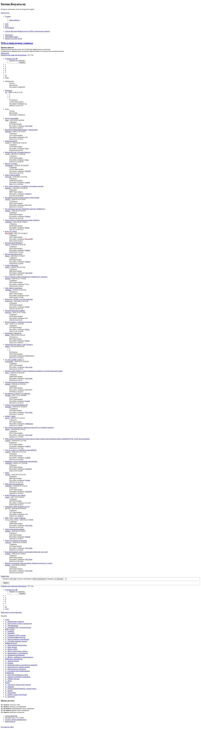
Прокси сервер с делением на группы (18, 322)
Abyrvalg (8, 177)
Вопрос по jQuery (11, 163)
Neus (6, 120)
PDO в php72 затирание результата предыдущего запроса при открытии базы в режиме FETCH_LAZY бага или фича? (47, 439)
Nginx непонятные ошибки (14, 529)
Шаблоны (8, 90)
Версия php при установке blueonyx (17, 152)
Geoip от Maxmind (11, 265)
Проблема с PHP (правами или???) (17, 507)
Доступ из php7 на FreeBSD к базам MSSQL (21, 450)
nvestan (7, 474)
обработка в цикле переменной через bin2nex (21, 461)
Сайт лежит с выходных (13, 288)
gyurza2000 (9, 361)
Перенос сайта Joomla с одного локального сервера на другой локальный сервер (33, 371)
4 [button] (5, 70)
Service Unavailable (11, 118)
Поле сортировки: (25, 579)
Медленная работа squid (13, 254)
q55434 (7, 199)
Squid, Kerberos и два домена (15, 495)
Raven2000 (9, 233)
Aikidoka (8, 290)
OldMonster (29, 424)
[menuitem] (14, 20)
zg (6, 92)
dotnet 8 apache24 (11, 141)
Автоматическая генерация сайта (17, 382)
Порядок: (50, 579)
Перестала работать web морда (16, 540)
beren (7, 373)
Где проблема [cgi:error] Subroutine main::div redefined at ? (25, 209)
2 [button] (5, 66)
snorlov (27, 182)
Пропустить (5, 13)
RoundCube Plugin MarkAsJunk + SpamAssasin (21, 130)
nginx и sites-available (12, 175)
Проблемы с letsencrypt (13, 333)
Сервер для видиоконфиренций (16, 405)
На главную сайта (7, 727)
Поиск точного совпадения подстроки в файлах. (22, 220)
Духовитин (9, 165)
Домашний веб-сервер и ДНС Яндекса (19, 344)
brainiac (7, 211)
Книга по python (11, 231)
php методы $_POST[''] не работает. (17, 393)
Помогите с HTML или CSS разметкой (19, 299)
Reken (7, 256)
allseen (7, 346)
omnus (7, 497)
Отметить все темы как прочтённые (13, 55)
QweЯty (8, 395)
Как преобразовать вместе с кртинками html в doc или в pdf (26, 552)
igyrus (7, 418)
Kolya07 (28, 171)
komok (27, 401)
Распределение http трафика (15, 311)
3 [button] (5, 68)
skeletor (27, 250)
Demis (27, 228)
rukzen (7, 429)
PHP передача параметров (14, 484)
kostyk (7, 267)
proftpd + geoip (10, 416)
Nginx (7, 473)
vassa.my (8, 542)
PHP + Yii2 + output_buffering (15, 518)
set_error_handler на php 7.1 (14, 360)
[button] (11, 58)
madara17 (8, 188)
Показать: (6, 579)
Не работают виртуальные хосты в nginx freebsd (22, 197)
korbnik (7, 278)
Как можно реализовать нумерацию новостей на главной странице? (29, 427)
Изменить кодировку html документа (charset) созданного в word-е (28, 563)
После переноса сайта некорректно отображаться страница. (26, 277)
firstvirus (8, 312)
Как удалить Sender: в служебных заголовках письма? (24, 186)
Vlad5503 (8, 222)
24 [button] (6, 76)
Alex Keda (28, 126)
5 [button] (5, 72)
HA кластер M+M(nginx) (13, 243)
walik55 (7, 441)
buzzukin (8, 407)
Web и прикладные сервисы (17, 43)
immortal (8, 131)
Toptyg (7, 245)
